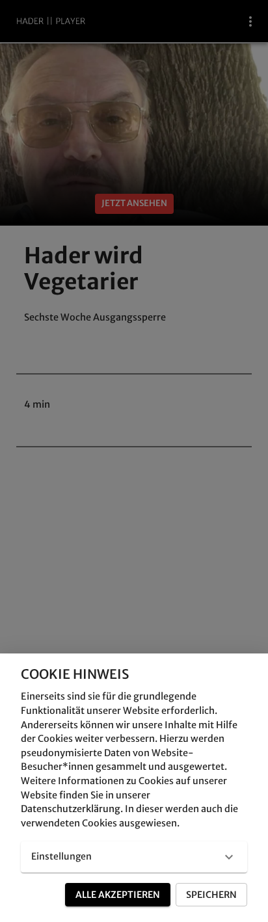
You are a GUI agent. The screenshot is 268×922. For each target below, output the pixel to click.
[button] (134, 857)
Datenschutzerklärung (70, 809)
